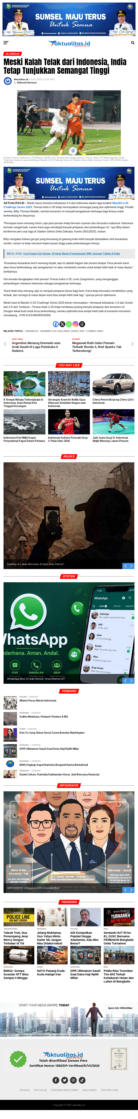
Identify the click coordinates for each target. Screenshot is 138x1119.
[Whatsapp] (69, 324)
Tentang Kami (109, 1090)
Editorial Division (27, 82)
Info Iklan (40, 1090)
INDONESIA (32, 331)
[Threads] (82, 324)
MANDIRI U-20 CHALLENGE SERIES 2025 (62, 331)
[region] (69, 511)
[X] (62, 324)
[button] (131, 566)
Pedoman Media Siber (64, 1090)
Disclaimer (89, 1090)
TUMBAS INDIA (95, 331)
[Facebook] (56, 324)
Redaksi (25, 1090)
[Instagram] (75, 324)
